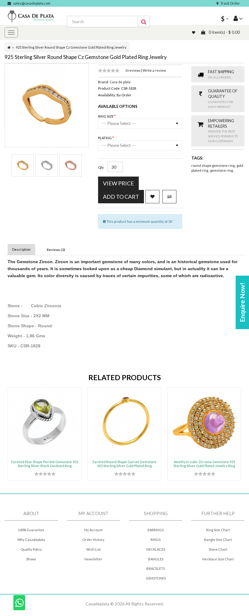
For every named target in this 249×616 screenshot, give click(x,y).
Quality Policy (31, 549)
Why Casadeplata (31, 540)
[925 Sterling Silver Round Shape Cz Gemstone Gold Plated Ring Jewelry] (23, 165)
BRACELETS (155, 568)
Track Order (230, 3)
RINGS (156, 540)
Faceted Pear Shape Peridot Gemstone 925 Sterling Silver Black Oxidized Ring (44, 463)
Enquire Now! (242, 302)
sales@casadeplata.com (31, 3)
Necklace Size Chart (218, 559)
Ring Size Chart (218, 530)
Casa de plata (120, 82)
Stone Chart (218, 549)
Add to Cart (121, 196)
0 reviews (133, 70)
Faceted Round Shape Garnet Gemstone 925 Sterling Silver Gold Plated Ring (124, 463)
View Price (118, 183)
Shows (31, 559)
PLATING (105, 138)
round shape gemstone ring (213, 165)
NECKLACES (155, 549)
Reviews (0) (56, 250)
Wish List (93, 549)
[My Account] (236, 18)
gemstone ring (222, 170)
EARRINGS (156, 530)
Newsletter (93, 559)
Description (21, 249)
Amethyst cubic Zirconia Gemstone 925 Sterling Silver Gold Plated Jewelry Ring (204, 463)
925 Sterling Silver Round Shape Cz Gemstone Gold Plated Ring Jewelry (71, 47)
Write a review (154, 70)
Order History (93, 540)
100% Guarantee (31, 530)
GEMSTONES (156, 578)
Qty (101, 167)
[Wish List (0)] (194, 32)
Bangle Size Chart (218, 540)
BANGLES (155, 559)
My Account (93, 530)
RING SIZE (106, 116)
